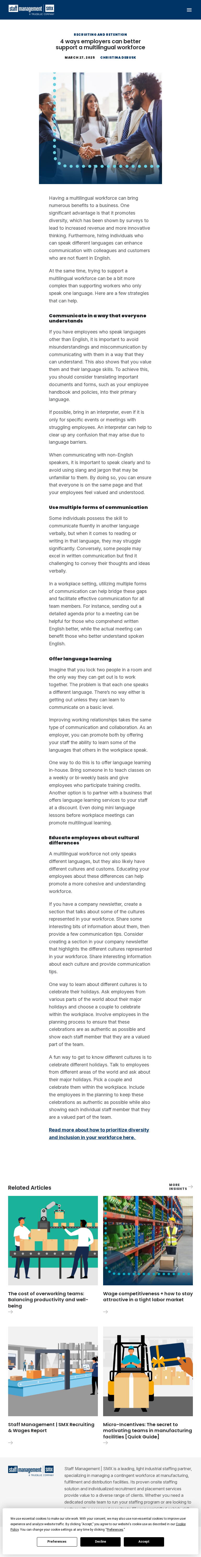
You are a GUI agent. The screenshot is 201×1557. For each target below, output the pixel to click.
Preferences (56, 1541)
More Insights (178, 1187)
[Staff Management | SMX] (31, 9)
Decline (100, 1541)
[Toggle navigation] (189, 10)
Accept (143, 1541)
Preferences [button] (115, 1529)
